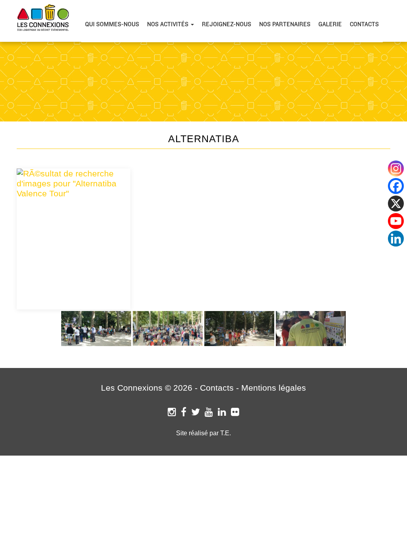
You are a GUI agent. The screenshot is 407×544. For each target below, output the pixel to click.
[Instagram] (172, 412)
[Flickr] (235, 412)
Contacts (364, 24)
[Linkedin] (396, 239)
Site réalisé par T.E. (203, 433)
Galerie (330, 24)
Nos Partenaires (284, 24)
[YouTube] (209, 412)
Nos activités (168, 24)
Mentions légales (273, 387)
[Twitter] (195, 412)
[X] (396, 203)
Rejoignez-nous (226, 24)
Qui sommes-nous (112, 24)
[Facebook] (183, 412)
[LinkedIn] (222, 412)
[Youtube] (396, 221)
